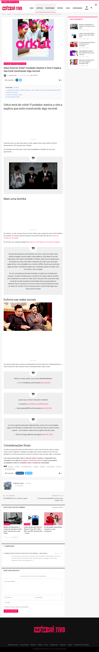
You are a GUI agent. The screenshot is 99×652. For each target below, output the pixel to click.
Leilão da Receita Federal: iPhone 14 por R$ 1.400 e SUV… (87, 35)
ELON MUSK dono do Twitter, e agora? (15, 498)
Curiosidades (77, 8)
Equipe (70, 645)
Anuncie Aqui (24, 645)
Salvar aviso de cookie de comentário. (17, 607)
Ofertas (60, 8)
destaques (42, 466)
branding (17, 466)
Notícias (40, 8)
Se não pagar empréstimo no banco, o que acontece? (87, 44)
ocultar (16, 87)
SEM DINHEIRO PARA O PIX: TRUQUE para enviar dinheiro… (86, 52)
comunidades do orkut (26, 466)
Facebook (32, 460)
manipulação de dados (10, 469)
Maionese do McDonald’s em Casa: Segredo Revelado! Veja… (86, 61)
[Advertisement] (33, 124)
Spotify (40, 460)
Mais (86, 9)
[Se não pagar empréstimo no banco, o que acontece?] (53, 518)
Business (13, 63)
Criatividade (50, 8)
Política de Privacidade (81, 645)
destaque (36, 466)
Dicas (68, 8)
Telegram (63, 645)
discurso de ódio (50, 466)
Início (32, 8)
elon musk (58, 466)
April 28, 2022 (45, 383)
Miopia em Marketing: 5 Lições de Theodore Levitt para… (87, 26)
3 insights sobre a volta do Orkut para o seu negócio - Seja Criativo (25, 553)
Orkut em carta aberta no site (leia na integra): (44, 242)
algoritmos (10, 466)
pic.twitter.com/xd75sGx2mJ (37, 404)
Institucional (54, 645)
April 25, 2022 (48, 434)
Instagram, (25, 460)
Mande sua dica (13, 645)
